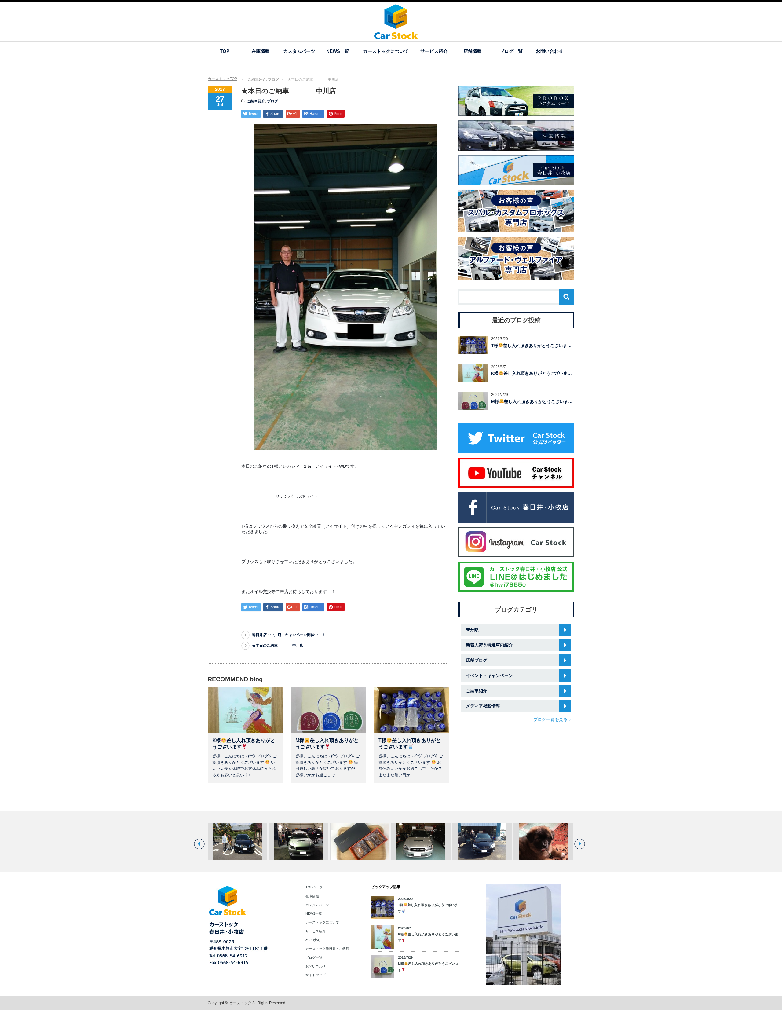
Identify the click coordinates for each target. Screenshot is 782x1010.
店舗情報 (472, 51)
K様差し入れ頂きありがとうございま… (531, 373)
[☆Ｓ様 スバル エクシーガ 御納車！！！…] (237, 841)
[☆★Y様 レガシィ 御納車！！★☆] (298, 841)
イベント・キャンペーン (489, 675)
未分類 (472, 629)
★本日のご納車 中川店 (277, 645)
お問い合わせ (549, 51)
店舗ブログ (476, 660)
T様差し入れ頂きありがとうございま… (531, 345)
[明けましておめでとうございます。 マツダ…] (543, 841)
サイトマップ (315, 975)
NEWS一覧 (337, 51)
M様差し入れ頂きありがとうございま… (531, 401)
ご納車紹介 (257, 79)
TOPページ (314, 887)
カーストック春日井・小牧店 (327, 948)
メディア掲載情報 (483, 706)
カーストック (240, 1003)
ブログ (273, 79)
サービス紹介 (434, 51)
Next (579, 844)
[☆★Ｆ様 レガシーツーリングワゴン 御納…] (421, 841)
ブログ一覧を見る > (552, 719)
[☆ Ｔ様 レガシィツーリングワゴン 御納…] (482, 841)
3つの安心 (313, 940)
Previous (199, 844)
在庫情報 (260, 51)
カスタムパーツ (299, 51)
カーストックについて (386, 51)
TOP (224, 51)
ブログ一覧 (511, 51)
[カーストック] (396, 36)
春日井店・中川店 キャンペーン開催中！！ (288, 635)
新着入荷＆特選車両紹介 (489, 644)
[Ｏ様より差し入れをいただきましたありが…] (359, 841)
